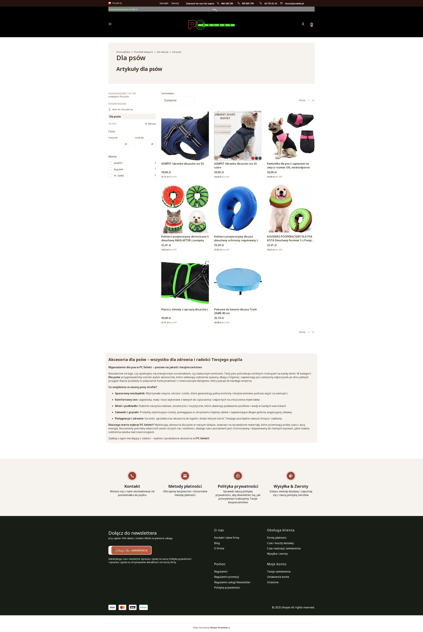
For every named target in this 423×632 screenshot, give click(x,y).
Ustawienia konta (278, 577)
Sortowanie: (167, 93)
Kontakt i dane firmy (226, 537)
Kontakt (164, 3)
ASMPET (118, 163)
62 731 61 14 (271, 3)
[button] (132, 24)
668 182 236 (227, 3)
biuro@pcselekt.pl (295, 3)
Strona (302, 100)
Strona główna (123, 52)
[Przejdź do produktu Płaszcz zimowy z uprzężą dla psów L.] (185, 281)
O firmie (219, 548)
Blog (217, 543)
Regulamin (221, 571)
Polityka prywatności (227, 587)
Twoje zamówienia (278, 571)
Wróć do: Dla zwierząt (122, 109)
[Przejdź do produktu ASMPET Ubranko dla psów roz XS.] (185, 135)
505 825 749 (248, 3)
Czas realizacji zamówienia (284, 548)
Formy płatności (277, 537)
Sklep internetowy (210, 627)
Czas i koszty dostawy (280, 543)
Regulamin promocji (226, 577)
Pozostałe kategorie (143, 52)
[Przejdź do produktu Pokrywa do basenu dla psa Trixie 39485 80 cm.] (238, 281)
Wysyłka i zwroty (277, 553)
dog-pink (118, 169)
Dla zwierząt (162, 52)
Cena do (139, 137)
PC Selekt (119, 175)
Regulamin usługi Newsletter (232, 582)
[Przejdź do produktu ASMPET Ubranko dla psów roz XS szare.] (238, 135)
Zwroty (175, 3)
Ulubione (273, 582)
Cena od (112, 137)
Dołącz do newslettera (131, 550)
